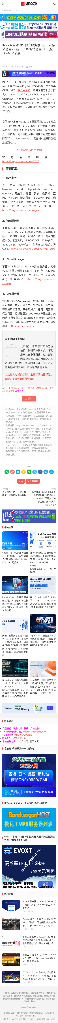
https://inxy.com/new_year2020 (20, 161)
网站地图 (19, 1016)
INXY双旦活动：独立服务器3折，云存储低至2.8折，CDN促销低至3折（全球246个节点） (28, 49)
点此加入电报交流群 (16, 374)
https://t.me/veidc (23, 735)
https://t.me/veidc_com (35, 731)
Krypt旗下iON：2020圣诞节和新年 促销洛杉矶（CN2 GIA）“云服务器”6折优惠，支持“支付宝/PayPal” (43, 498)
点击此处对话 (19, 738)
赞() (29, 67)
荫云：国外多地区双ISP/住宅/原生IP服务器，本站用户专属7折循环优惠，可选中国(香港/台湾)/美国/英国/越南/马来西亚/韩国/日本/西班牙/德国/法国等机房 (15, 645)
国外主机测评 (29, 4)
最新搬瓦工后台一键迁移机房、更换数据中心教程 (14, 493)
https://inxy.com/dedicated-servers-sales (31, 248)
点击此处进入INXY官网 (29, 149)
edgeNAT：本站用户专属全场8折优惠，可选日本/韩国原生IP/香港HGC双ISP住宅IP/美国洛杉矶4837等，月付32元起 (43, 686)
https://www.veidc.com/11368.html (34, 425)
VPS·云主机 (7, 10)
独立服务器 (24, 90)
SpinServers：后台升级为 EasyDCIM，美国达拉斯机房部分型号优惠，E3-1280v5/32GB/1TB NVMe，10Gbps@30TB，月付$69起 (43, 562)
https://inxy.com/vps (22, 326)
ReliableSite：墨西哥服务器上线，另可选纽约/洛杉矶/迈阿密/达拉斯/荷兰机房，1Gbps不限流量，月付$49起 (15, 603)
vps (21, 481)
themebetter (44, 1013)
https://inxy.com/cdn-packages (20, 210)
